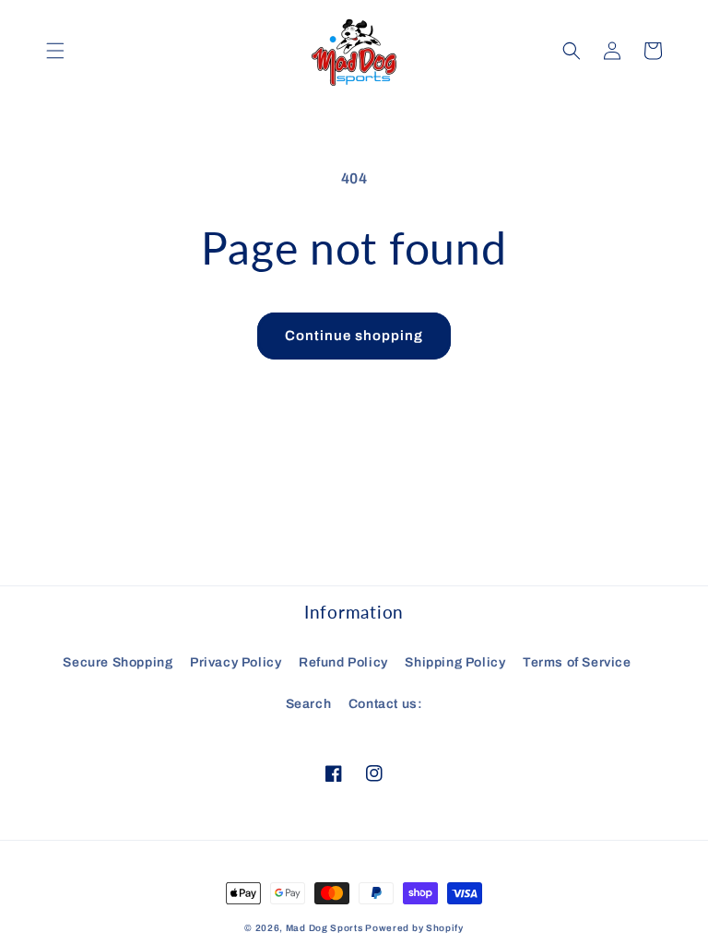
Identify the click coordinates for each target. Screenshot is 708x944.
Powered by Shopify (414, 928)
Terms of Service (577, 662)
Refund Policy (343, 662)
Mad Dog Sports (324, 928)
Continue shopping (354, 335)
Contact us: (385, 704)
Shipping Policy (455, 662)
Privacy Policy (235, 662)
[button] (55, 50)
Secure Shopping (117, 662)
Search (309, 704)
